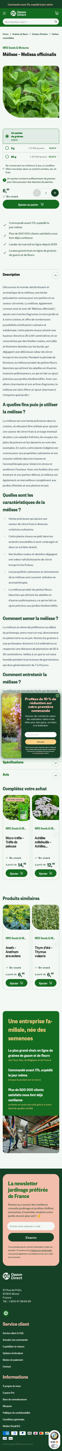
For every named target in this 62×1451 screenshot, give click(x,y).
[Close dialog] (57, 695)
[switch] (54, 1446)
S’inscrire (40, 742)
